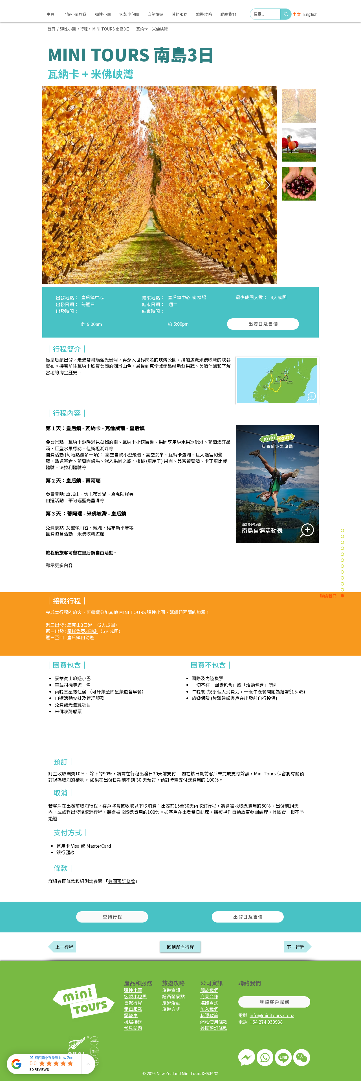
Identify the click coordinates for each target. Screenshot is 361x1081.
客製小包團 (135, 996)
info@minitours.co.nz (272, 1015)
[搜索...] (285, 14)
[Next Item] (267, 185)
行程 (84, 29)
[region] (265, 1057)
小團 (72, 29)
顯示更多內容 (59, 565)
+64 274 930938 (266, 1021)
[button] (180, 14)
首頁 (51, 29)
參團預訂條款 (121, 881)
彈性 (128, 990)
